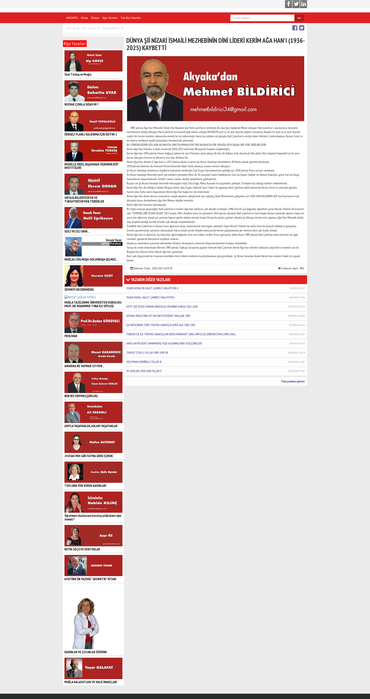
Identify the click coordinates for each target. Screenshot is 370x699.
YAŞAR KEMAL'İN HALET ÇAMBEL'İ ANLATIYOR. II (215, 288)
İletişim (95, 18)
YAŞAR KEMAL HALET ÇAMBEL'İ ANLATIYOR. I (215, 297)
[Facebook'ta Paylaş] (295, 28)
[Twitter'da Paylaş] (302, 28)
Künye (84, 18)
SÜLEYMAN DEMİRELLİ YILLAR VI (215, 362)
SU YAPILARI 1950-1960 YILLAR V (215, 371)
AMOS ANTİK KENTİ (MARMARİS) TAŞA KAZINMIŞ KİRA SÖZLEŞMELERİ (215, 343)
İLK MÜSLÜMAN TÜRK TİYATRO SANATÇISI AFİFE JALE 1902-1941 (215, 325)
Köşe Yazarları (110, 18)
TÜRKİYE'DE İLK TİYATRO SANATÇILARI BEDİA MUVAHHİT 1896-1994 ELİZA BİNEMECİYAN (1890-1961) (215, 334)
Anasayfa (71, 28)
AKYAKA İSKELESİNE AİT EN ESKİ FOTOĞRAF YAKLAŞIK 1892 (215, 316)
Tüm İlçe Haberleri (131, 18)
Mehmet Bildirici (111, 28)
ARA (299, 17)
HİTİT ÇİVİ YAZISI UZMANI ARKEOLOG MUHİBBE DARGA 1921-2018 (215, 307)
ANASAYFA (72, 18)
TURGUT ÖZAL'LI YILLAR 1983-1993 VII (215, 353)
